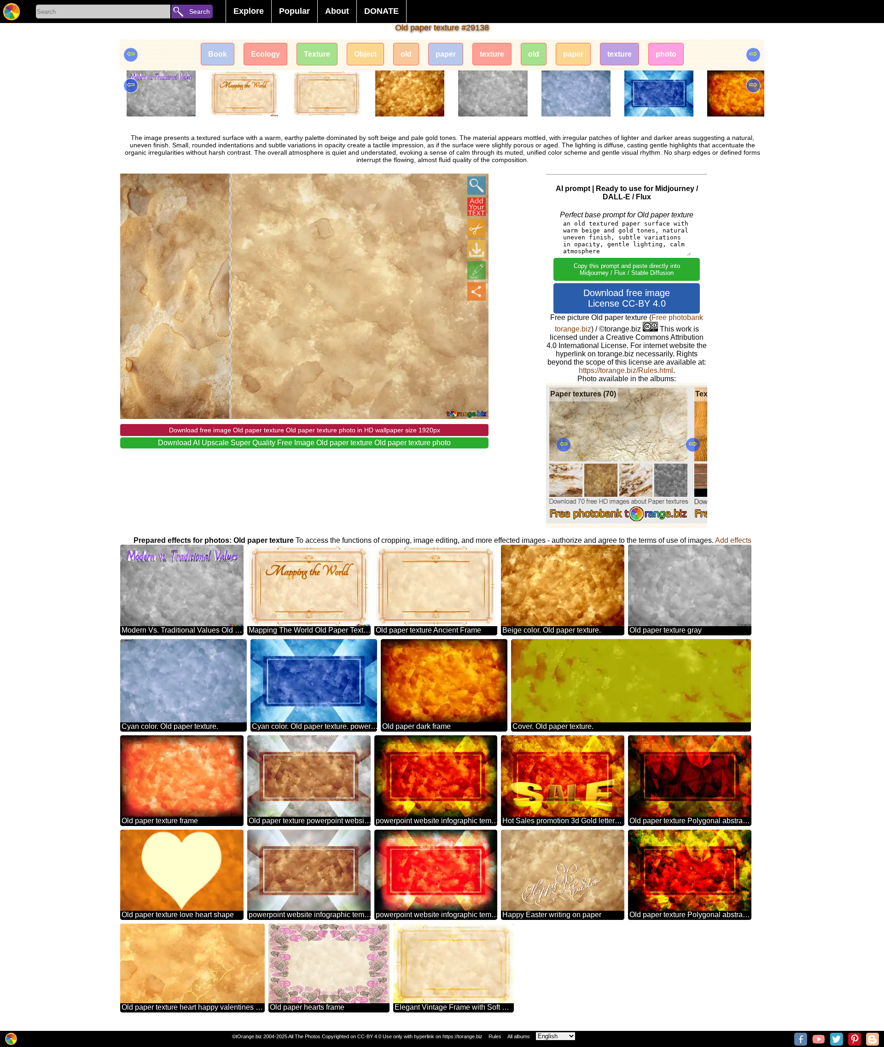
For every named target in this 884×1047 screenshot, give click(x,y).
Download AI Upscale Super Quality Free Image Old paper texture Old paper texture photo (304, 443)
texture (492, 54)
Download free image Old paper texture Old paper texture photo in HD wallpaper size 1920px (304, 430)
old (406, 54)
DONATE (381, 11)
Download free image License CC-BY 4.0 (626, 298)
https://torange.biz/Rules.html (626, 370)
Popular (294, 11)
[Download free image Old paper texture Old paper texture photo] (476, 249)
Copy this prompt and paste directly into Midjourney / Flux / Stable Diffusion (627, 269)
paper (446, 54)
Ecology (265, 54)
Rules (495, 1036)
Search (199, 11)
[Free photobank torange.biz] (11, 11)
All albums (518, 1036)
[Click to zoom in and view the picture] (476, 185)
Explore (248, 11)
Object (365, 54)
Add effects (733, 540)
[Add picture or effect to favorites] (132, 185)
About (337, 11)
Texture (317, 54)
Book (217, 54)
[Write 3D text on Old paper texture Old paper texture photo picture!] (476, 207)
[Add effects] (476, 270)
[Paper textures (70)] (618, 521)
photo (666, 54)
